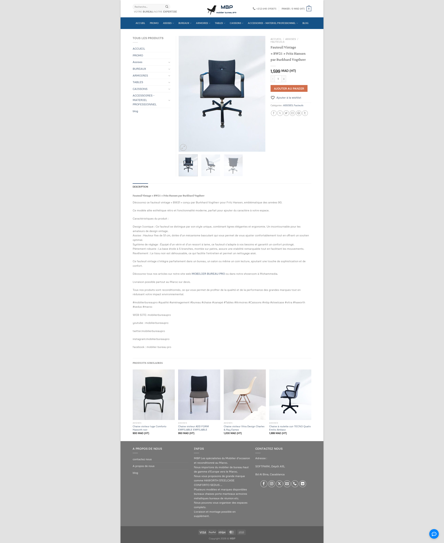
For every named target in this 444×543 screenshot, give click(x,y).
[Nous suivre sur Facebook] (263, 483)
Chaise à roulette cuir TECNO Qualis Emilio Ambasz (290, 428)
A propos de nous (144, 466)
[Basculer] (169, 62)
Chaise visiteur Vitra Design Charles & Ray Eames (244, 428)
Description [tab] (140, 186)
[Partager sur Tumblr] (305, 113)
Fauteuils (277, 41)
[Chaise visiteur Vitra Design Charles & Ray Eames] (245, 394)
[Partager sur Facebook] (274, 113)
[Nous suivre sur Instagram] (271, 483)
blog (305, 23)
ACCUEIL (140, 23)
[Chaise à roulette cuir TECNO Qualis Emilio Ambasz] (290, 394)
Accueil (276, 38)
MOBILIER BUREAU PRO (208, 273)
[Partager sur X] (280, 113)
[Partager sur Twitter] (286, 113)
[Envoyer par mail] (292, 113)
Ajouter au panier (289, 88)
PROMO (154, 23)
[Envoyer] (167, 7)
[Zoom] (183, 147)
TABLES (219, 23)
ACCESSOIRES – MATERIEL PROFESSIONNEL (272, 23)
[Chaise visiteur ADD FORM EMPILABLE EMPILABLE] (199, 394)
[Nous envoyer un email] (287, 483)
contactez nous (142, 459)
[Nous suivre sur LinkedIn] (302, 483)
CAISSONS (235, 23)
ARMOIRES (202, 23)
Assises (167, 23)
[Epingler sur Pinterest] (299, 113)
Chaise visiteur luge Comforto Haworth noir (149, 428)
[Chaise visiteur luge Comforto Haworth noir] (154, 394)
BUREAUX (183, 23)
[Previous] (185, 93)
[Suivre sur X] (279, 483)
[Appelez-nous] (294, 483)
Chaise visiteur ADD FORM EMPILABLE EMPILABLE (193, 428)
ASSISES (290, 38)
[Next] (259, 93)
